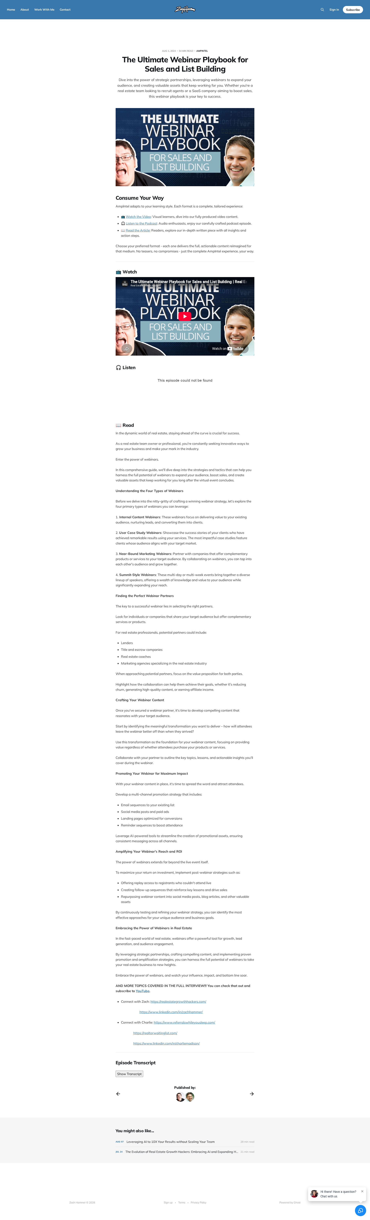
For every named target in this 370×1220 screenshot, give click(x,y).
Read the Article (138, 230)
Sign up (168, 1202)
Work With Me (44, 9)
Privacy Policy (198, 1202)
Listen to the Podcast (141, 223)
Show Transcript (129, 1074)
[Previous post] (118, 1094)
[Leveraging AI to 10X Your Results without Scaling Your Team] (185, 1142)
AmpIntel (202, 50)
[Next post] (251, 1094)
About (24, 9)
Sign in (334, 9)
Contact (65, 9)
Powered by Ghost (290, 1202)
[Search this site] (322, 10)
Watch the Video (138, 217)
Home (11, 9)
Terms (181, 1202)
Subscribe (353, 10)
